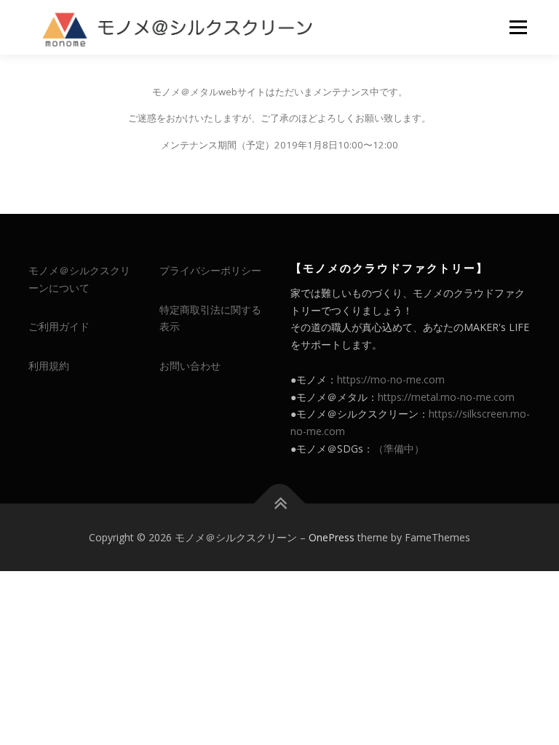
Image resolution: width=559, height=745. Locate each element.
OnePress (331, 537)
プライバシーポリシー (210, 270)
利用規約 (48, 365)
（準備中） (398, 448)
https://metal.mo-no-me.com (446, 397)
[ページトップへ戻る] (280, 503)
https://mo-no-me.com (391, 379)
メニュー (518, 26)
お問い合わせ (190, 365)
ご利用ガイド (59, 326)
